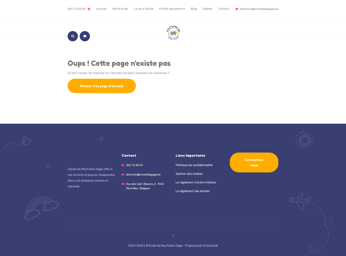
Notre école (120, 8)
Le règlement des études (193, 191)
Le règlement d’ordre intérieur (196, 182)
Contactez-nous (254, 162)
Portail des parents (172, 8)
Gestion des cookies (189, 173)
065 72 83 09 (77, 9)
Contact (223, 8)
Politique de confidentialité (194, 165)
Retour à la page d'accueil (101, 86)
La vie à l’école (143, 8)
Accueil (101, 8)
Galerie (207, 8)
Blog (194, 8)
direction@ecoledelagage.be (259, 9)
